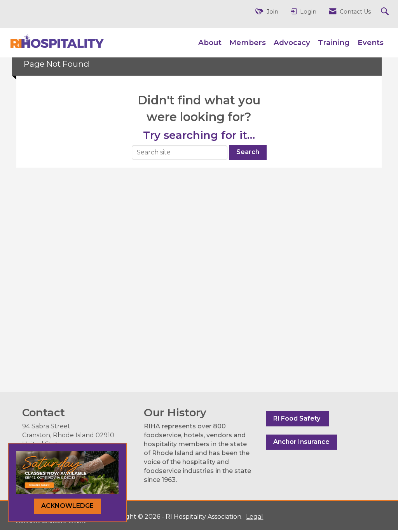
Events (371, 42)
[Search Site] (386, 12)
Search (247, 152)
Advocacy (292, 42)
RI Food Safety (297, 418)
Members (247, 42)
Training (334, 42)
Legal (254, 516)
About (210, 42)
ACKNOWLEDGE (67, 505)
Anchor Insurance (301, 441)
